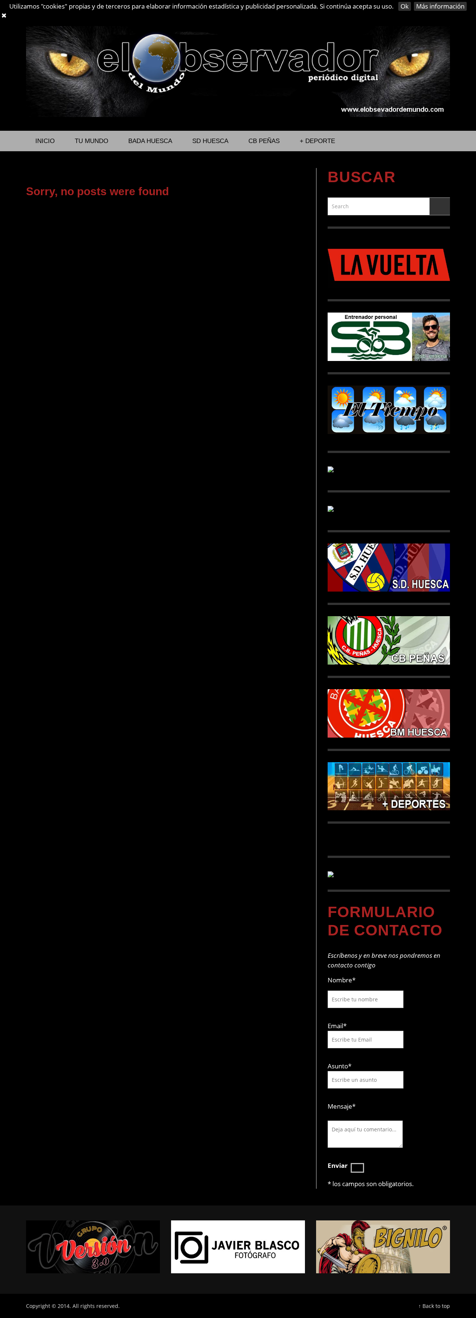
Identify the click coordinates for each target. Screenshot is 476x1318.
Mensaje (342, 1106)
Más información (440, 6)
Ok (405, 6)
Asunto (339, 1066)
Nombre (342, 980)
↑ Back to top (434, 1305)
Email (335, 1025)
